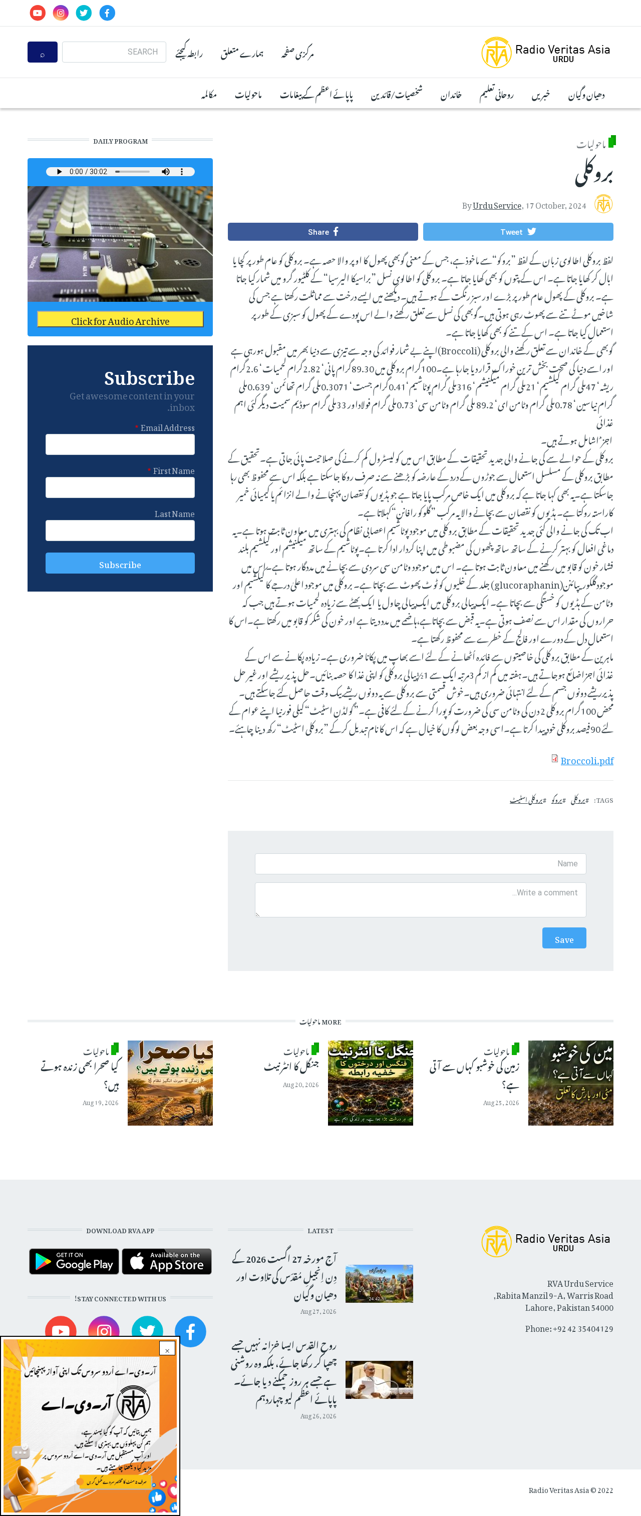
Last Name (175, 512)
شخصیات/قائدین (397, 93)
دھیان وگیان (586, 93)
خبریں (541, 93)
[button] (518, 232)
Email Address (168, 426)
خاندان (451, 93)
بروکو (556, 799)
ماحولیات (248, 93)
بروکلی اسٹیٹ (526, 799)
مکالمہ (209, 93)
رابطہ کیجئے (189, 52)
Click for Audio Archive (120, 319)
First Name (174, 469)
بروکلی (578, 799)
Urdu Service (497, 203)
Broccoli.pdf (587, 758)
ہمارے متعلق (242, 52)
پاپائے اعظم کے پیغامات (316, 93)
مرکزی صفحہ (297, 52)
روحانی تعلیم (497, 93)
